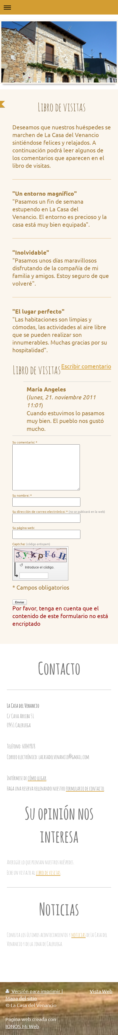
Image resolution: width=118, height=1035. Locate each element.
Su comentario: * (24, 442)
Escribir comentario (86, 365)
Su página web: (23, 527)
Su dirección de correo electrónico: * (58, 511)
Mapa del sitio (21, 998)
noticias (78, 934)
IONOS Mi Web (22, 1026)
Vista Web (101, 991)
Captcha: (31, 544)
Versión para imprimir (35, 991)
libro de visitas (48, 872)
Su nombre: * (22, 495)
